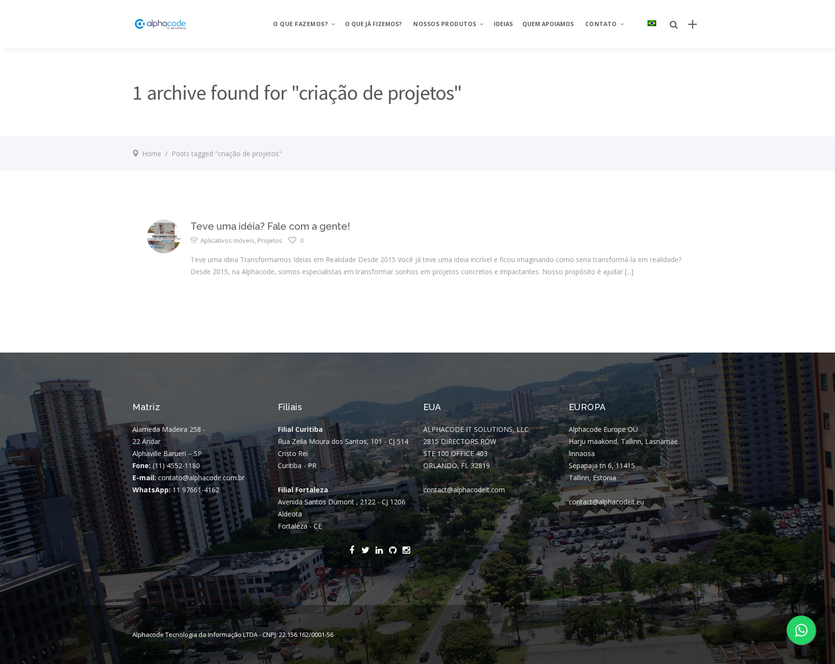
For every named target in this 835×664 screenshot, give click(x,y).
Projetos (270, 240)
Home (151, 153)
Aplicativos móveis (228, 240)
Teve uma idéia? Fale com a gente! (270, 226)
